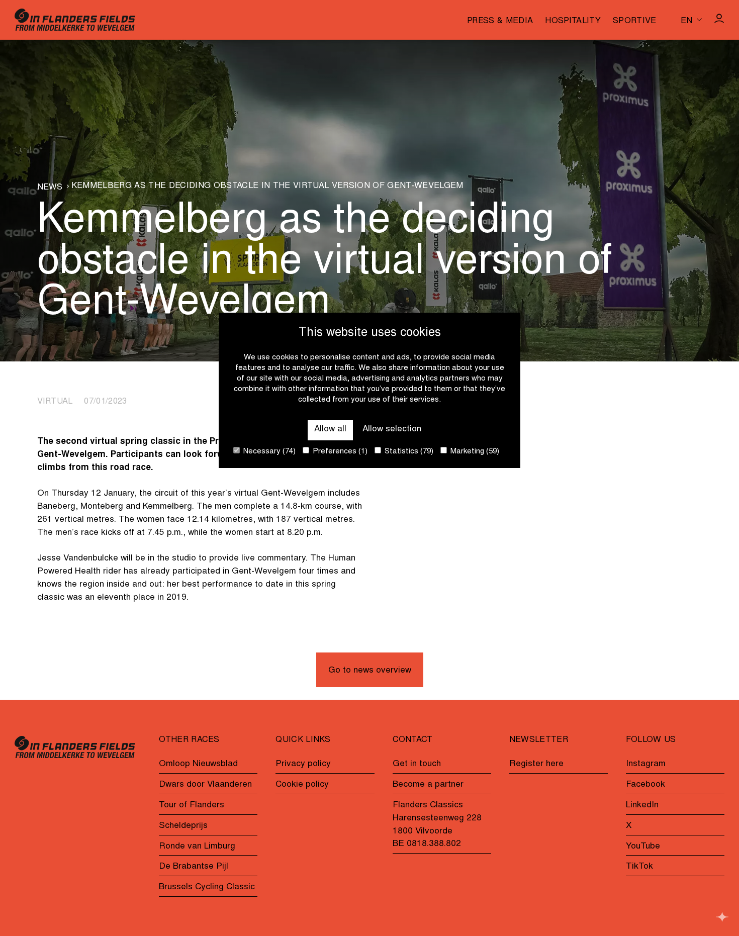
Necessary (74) (268, 451)
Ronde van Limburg (197, 846)
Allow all (330, 429)
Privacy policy (303, 764)
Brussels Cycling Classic (207, 887)
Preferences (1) (339, 451)
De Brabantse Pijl (193, 866)
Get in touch (417, 764)
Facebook (645, 784)
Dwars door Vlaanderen (205, 784)
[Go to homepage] (75, 20)
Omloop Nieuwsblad (198, 764)
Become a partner (428, 784)
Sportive (635, 21)
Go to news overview (369, 670)
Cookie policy (302, 784)
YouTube (643, 846)
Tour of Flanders (191, 805)
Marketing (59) (473, 451)
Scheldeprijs (183, 825)
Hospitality (573, 21)
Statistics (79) (408, 451)
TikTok (639, 866)
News (50, 187)
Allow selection (391, 429)
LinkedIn (642, 805)
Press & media (500, 21)
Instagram (646, 764)
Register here (536, 764)
